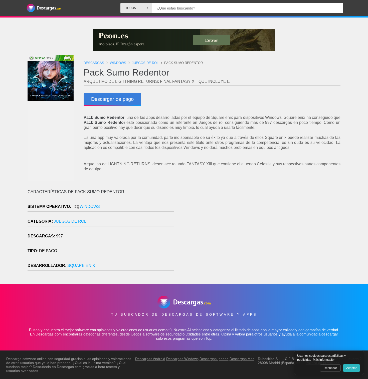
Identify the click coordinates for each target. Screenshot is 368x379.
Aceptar (351, 368)
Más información (324, 359)
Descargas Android (150, 359)
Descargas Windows (182, 359)
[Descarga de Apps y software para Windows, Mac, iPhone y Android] (44, 8)
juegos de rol (70, 221)
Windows (90, 206)
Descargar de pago (112, 99)
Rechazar (330, 368)
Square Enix (81, 265)
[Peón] (184, 40)
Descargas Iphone (214, 359)
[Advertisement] (262, 232)
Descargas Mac (242, 359)
